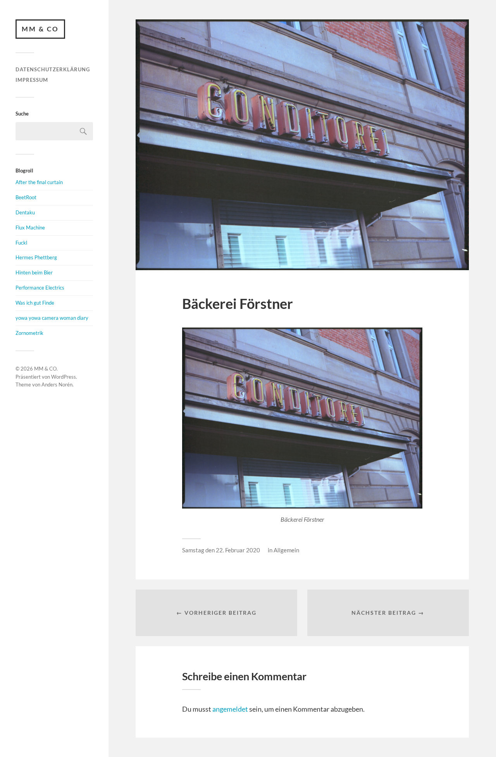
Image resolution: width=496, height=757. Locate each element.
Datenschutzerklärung (53, 69)
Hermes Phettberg (36, 257)
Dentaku (25, 212)
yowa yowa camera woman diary (52, 318)
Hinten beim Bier (34, 272)
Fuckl (21, 243)
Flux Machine (30, 227)
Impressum (32, 80)
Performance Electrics (40, 288)
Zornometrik (29, 333)
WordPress (63, 377)
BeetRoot (26, 197)
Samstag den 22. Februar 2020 (221, 550)
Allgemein (286, 550)
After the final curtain (39, 182)
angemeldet (230, 709)
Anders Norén (56, 384)
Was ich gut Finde (35, 303)
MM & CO (40, 29)
